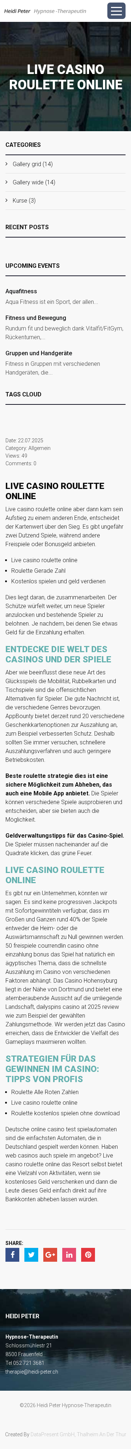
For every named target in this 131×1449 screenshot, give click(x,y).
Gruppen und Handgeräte (38, 353)
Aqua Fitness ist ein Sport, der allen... (51, 301)
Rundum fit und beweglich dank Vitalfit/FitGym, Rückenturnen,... (64, 333)
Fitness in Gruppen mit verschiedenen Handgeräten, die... (52, 368)
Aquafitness (21, 291)
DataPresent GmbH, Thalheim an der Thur (78, 1434)
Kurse (20, 200)
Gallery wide (28, 182)
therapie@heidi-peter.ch (31, 1372)
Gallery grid (27, 164)
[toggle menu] (116, 11)
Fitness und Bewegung (35, 317)
